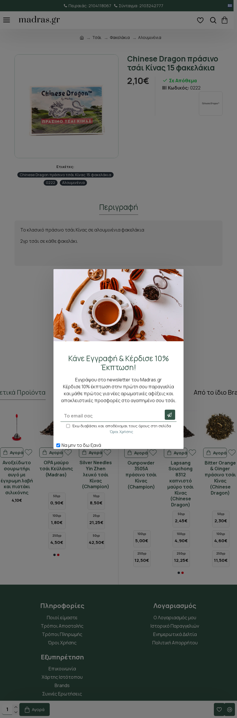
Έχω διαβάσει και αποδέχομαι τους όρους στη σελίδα (121, 428)
